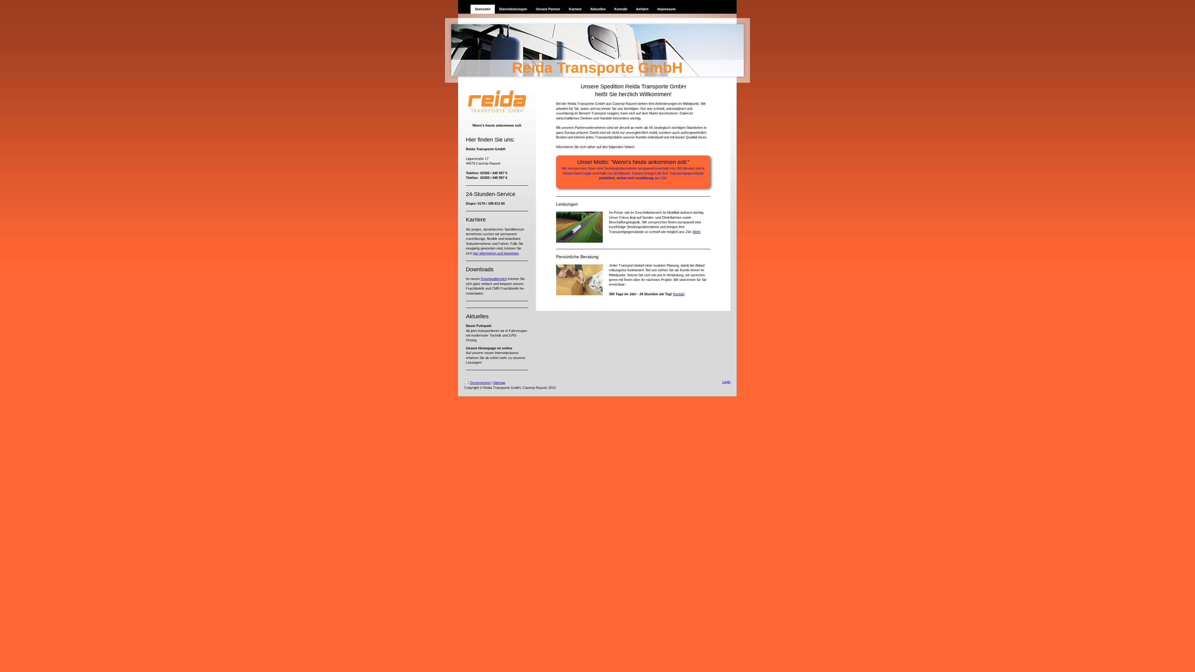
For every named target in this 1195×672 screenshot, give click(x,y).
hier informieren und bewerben (496, 253)
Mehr (697, 232)
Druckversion (480, 383)
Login (726, 382)
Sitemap (499, 383)
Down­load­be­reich (494, 279)
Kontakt (679, 294)
